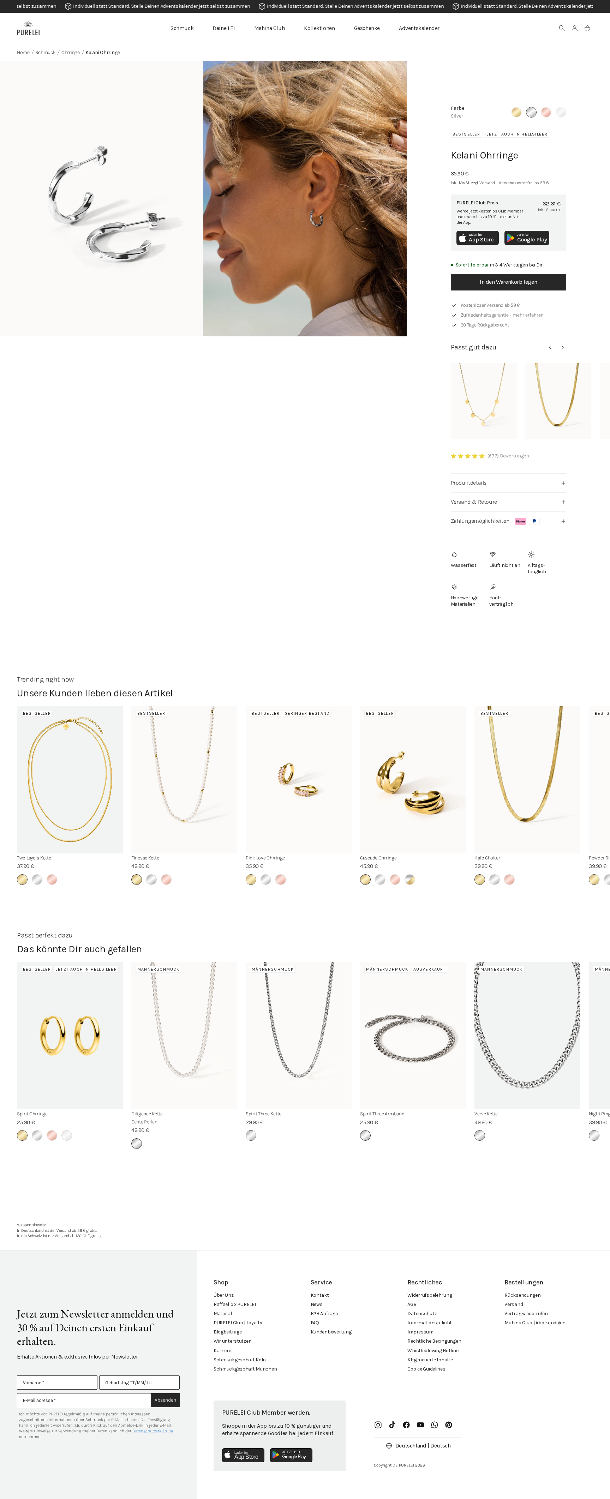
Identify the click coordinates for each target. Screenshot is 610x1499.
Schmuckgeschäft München (245, 1369)
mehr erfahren (528, 315)
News (317, 1304)
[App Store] (243, 1455)
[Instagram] (378, 1425)
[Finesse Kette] (184, 779)
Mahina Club (269, 28)
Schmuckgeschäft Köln (240, 1360)
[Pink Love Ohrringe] (299, 779)
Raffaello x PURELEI (235, 1304)
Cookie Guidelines (426, 1369)
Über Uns (224, 1295)
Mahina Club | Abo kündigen (535, 1323)
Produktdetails (468, 482)
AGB (411, 1304)
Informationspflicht (429, 1323)
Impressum (420, 1332)
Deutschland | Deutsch (423, 1445)
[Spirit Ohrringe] (70, 1035)
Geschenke (367, 28)
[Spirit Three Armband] (413, 1035)
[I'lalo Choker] (527, 779)
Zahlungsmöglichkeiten (480, 520)
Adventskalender (419, 28)
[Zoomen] (101, 198)
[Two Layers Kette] (70, 779)
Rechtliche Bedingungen (434, 1341)
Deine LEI (224, 28)
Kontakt (320, 1295)
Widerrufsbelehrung (429, 1295)
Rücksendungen (522, 1295)
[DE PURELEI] (28, 28)
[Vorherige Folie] (550, 347)
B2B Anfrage (324, 1314)
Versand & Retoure (474, 501)
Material (223, 1314)
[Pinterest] (448, 1425)
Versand (513, 1304)
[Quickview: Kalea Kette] (484, 401)
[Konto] (574, 28)
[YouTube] (420, 1425)
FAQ (315, 1323)
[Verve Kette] (527, 1035)
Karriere (222, 1351)
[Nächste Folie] (562, 347)
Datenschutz (422, 1314)
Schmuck (182, 28)
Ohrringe (70, 52)
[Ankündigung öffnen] (305, 6)
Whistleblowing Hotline (432, 1351)
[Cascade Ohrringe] (413, 779)
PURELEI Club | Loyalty (238, 1323)
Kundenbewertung (331, 1332)
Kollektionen (319, 28)
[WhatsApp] (434, 1425)
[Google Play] (291, 1455)
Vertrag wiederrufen (526, 1314)
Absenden (165, 1400)
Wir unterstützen (233, 1341)
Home (23, 52)
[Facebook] (406, 1425)
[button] (562, 28)
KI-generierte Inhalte (430, 1360)
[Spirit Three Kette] (299, 1035)
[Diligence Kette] (184, 1035)
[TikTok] (392, 1425)
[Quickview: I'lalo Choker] (558, 401)
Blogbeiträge (228, 1332)
